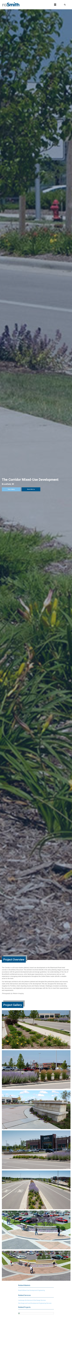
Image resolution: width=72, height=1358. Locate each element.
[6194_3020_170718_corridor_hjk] (36, 1190)
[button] (11, 489)
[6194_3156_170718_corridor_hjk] (36, 1029)
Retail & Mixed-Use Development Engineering (31, 1290)
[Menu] (55, 4)
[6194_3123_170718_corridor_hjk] (36, 1069)
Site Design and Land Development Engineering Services (34, 1303)
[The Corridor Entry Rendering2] (36, 1230)
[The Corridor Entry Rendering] (36, 1266)
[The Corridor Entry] (36, 1109)
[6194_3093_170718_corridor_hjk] (36, 1149)
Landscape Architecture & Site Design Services (32, 1300)
